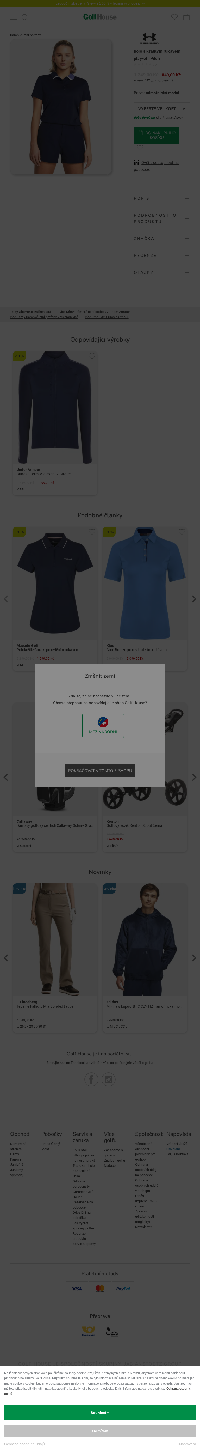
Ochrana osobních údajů (24, 1444)
